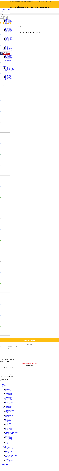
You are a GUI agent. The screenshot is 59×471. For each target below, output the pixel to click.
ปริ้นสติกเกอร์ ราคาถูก (9, 412)
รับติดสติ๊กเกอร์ (7, 419)
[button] (2, 11)
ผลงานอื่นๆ (5, 446)
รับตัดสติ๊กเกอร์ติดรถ (8, 425)
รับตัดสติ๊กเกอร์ (7, 424)
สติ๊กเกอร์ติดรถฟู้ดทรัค (9, 433)
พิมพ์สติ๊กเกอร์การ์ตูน (8, 30)
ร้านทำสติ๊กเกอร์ (8, 411)
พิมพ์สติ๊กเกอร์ (7, 389)
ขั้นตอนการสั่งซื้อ (5, 464)
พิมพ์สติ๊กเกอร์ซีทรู (8, 397)
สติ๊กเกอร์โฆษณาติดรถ (9, 434)
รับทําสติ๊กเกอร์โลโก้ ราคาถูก (10, 450)
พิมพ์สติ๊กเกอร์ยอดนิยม (7, 427)
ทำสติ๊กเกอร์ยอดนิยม (6, 32)
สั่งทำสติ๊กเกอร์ (7, 459)
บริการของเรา (4, 14)
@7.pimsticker (6, 374)
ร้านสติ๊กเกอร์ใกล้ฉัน (8, 45)
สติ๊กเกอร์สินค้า (8, 423)
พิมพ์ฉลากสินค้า (8, 390)
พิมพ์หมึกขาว (7, 443)
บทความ (3, 465)
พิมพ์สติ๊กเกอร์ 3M (8, 429)
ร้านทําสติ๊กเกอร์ (8, 452)
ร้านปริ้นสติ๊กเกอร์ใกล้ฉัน (9, 454)
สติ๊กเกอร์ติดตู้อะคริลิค (9, 428)
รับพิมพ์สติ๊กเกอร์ (8, 416)
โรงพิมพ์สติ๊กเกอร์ (8, 414)
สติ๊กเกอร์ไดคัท (8, 398)
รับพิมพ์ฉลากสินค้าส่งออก (9, 463)
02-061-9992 (5, 369)
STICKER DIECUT (8, 438)
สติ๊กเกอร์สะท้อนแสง (8, 28)
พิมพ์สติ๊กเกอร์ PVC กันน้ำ (9, 39)
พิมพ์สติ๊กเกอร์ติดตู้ (8, 399)
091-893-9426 (4, 367)
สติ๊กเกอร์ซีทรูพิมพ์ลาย (9, 437)
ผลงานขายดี (5, 388)
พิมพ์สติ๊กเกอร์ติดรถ (8, 392)
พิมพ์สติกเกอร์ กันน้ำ (8, 31)
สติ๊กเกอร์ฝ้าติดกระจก (8, 29)
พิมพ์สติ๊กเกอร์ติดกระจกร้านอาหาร (10, 54)
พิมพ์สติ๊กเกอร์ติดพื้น (8, 27)
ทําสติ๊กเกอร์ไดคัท (8, 461)
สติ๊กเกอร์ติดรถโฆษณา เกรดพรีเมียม (10, 74)
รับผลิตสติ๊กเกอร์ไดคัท (9, 451)
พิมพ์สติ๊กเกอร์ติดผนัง (8, 20)
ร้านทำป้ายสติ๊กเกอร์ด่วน (9, 436)
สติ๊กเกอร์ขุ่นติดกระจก (8, 78)
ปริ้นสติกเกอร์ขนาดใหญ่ (9, 448)
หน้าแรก (3, 384)
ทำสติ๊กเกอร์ (7, 67)
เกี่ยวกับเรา (4, 13)
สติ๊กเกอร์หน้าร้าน (8, 457)
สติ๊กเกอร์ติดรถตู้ (8, 418)
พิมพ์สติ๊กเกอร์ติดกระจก (8, 21)
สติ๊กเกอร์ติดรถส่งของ (9, 456)
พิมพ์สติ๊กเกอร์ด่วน (8, 420)
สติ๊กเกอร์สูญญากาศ (8, 442)
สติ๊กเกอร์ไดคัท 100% (9, 439)
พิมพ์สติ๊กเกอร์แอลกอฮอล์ (9, 410)
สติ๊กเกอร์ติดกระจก (8, 61)
